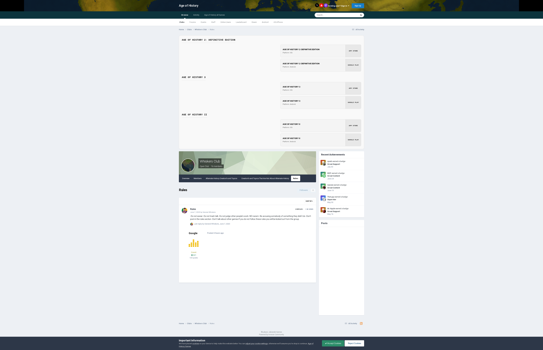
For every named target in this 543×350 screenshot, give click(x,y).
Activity (196, 15)
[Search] (361, 15)
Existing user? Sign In (338, 6)
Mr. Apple (331, 208)
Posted (215, 233)
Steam (254, 22)
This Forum (349, 15)
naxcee (330, 185)
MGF (329, 173)
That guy (330, 197)
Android (265, 22)
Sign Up (358, 6)
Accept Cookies (334, 343)
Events (203, 22)
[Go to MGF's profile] (324, 176)
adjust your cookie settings (256, 343)
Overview (185, 178)
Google (193, 233)
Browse (184, 15)
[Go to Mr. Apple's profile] (324, 211)
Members (198, 178)
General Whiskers (209, 212)
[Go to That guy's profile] (324, 199)
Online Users (225, 22)
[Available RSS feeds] (361, 324)
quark (329, 161)
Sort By (309, 201)
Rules (295, 178)
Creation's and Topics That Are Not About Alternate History (265, 178)
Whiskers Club (210, 161)
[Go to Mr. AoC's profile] (193, 243)
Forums (192, 22)
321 (194, 255)
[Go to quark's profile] (324, 164)
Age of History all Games (214, 15)
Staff (213, 22)
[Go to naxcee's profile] (324, 187)
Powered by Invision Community (271, 335)
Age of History (188, 5)
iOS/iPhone (278, 22)
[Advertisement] (261, 260)
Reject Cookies (354, 343)
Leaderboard (241, 22)
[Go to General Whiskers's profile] (184, 210)
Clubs (181, 22)
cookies (195, 343)
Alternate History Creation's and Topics (221, 178)
